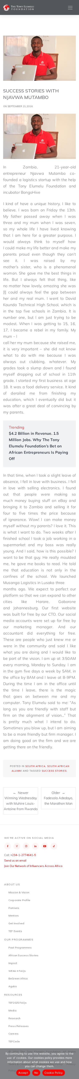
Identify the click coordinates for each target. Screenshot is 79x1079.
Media (12, 1010)
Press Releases (18, 1026)
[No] (74, 1064)
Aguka (12, 986)
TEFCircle (14, 1041)
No (36, 1072)
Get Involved (16, 923)
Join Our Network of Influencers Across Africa (33, 866)
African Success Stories (23, 955)
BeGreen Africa (18, 978)
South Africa (35, 766)
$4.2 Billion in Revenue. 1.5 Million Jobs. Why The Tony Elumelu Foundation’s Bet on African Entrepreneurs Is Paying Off (38, 446)
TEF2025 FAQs (17, 1002)
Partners (13, 908)
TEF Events (15, 931)
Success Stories (54, 770)
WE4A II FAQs (17, 970)
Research (14, 1018)
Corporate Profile (19, 900)
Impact (12, 963)
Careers (13, 1033)
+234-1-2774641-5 (23, 855)
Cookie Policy (53, 1072)
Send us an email (15, 860)
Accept (23, 1072)
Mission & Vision (18, 892)
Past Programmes (20, 947)
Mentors (13, 915)
